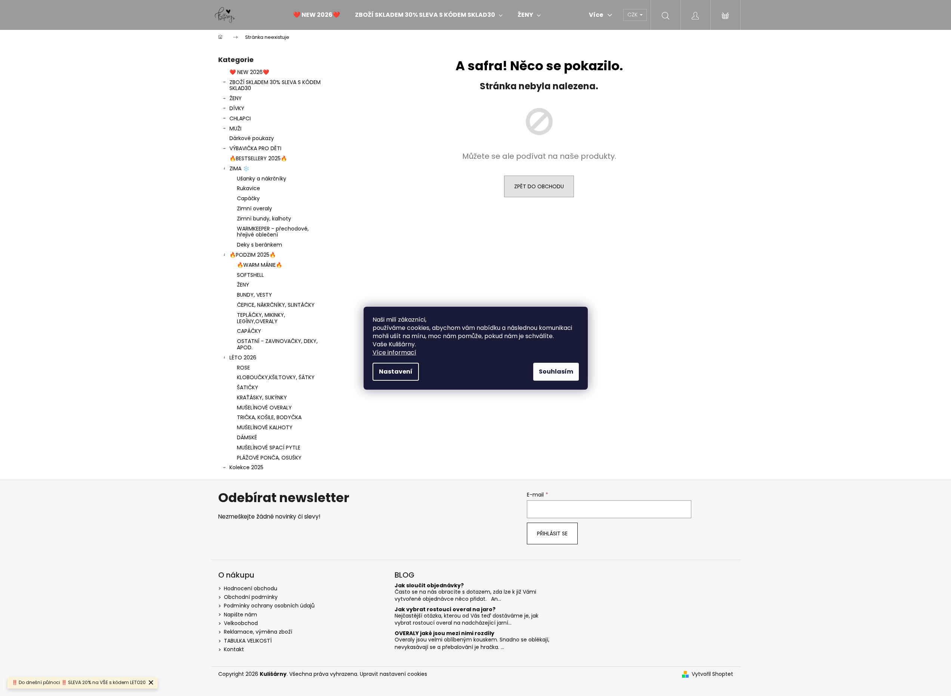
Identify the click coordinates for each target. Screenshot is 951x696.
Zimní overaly (254, 208)
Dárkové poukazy (251, 138)
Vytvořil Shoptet (712, 674)
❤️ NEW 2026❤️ (249, 72)
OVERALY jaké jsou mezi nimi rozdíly (444, 633)
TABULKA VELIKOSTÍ (248, 640)
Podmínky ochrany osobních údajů (269, 605)
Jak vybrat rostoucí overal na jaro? (445, 609)
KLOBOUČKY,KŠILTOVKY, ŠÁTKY (276, 377)
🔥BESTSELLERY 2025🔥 (258, 158)
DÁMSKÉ (247, 437)
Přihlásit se (552, 533)
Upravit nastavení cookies (393, 674)
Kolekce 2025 (246, 467)
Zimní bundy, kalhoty (264, 218)
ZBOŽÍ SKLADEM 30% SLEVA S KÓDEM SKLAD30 (275, 85)
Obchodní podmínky (251, 597)
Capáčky (248, 198)
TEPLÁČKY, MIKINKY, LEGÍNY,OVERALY (261, 318)
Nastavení (396, 371)
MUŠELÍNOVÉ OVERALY (264, 407)
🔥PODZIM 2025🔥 (252, 255)
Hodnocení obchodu (250, 588)
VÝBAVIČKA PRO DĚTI (255, 148)
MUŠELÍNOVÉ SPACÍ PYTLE (268, 447)
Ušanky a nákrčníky (261, 178)
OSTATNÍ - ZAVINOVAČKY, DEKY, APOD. (277, 344)
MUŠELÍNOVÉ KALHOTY (265, 427)
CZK (633, 14)
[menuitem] (316, 15)
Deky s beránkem (259, 244)
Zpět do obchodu (539, 186)
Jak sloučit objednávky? (429, 585)
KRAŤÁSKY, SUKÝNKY (262, 397)
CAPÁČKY (249, 331)
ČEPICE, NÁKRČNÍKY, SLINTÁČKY (276, 305)
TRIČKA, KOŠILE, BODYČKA (269, 417)
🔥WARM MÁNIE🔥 (259, 265)
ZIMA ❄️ (239, 168)
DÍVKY (236, 108)
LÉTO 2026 (242, 357)
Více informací (394, 352)
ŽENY (235, 98)
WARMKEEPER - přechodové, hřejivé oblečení (273, 232)
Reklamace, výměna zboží (258, 631)
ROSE (243, 367)
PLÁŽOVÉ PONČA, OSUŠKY (269, 457)
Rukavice (248, 188)
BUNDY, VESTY (254, 294)
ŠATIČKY (247, 387)
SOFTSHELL (250, 275)
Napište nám (240, 614)
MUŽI (235, 128)
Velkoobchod (241, 623)
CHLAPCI (240, 118)
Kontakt (234, 649)
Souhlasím (556, 371)
